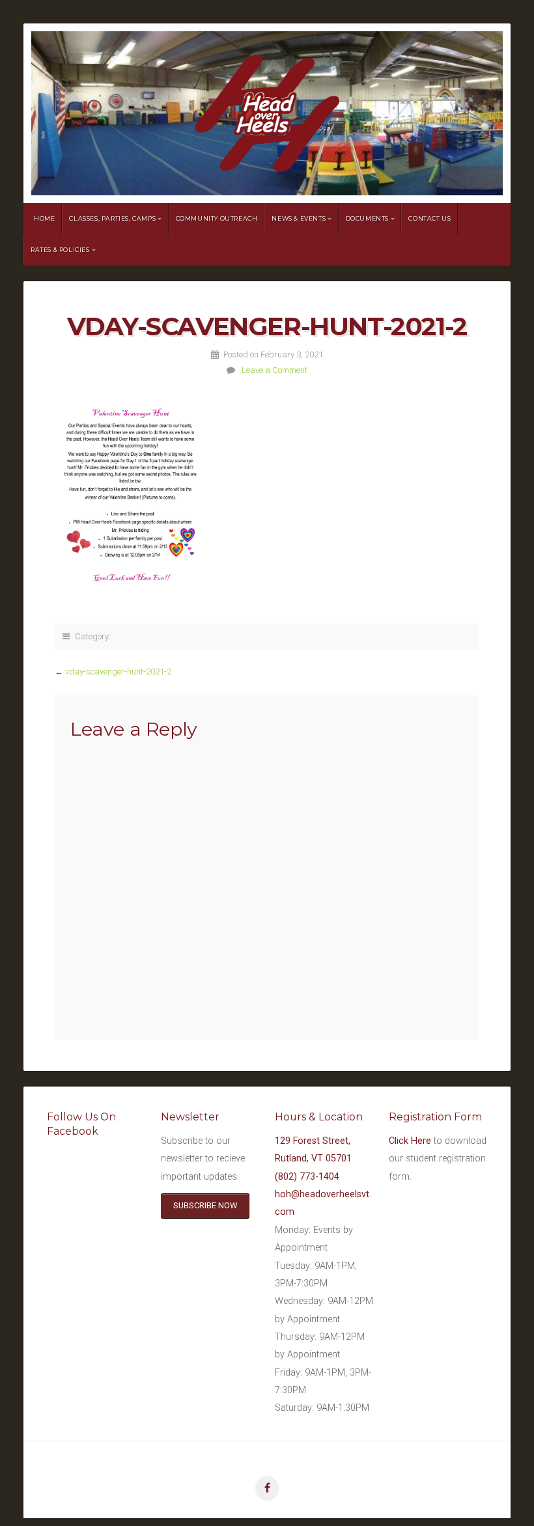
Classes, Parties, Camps (112, 218)
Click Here (410, 1140)
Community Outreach (217, 218)
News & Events (299, 218)
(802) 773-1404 (307, 1176)
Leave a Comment (274, 370)
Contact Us (429, 218)
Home (44, 218)
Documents (367, 218)
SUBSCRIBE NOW (205, 1205)
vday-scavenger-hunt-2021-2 (118, 671)
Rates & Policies (60, 249)
